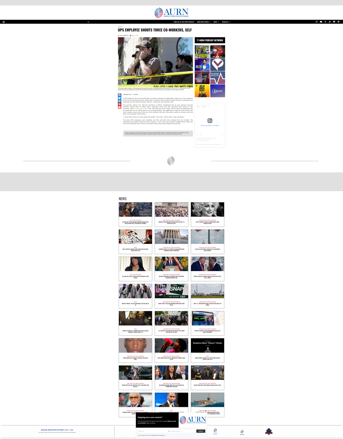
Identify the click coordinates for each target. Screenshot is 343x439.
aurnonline (220, 144)
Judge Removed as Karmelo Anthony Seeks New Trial (135, 358)
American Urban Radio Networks (205, 144)
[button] (119, 95)
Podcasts (225, 22)
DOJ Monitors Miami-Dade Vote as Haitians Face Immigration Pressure (171, 385)
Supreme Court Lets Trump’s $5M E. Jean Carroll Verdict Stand (135, 413)
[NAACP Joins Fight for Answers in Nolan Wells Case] (207, 373)
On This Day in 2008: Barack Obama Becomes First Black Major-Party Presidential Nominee (135, 222)
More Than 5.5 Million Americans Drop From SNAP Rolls (171, 304)
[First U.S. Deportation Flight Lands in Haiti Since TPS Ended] (207, 291)
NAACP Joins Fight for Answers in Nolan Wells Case (207, 385)
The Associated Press (140, 108)
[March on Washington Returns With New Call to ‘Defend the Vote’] (171, 209)
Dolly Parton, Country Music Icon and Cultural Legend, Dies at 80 (135, 249)
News (215, 22)
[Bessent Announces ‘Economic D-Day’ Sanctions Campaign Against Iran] (171, 264)
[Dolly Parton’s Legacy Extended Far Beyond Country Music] (207, 209)
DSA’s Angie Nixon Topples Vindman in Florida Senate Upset (171, 358)
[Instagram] (317, 22)
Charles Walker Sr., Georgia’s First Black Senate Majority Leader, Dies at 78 (135, 331)
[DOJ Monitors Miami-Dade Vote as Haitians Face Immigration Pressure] (171, 373)
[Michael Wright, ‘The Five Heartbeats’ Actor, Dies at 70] (135, 291)
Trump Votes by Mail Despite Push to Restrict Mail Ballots (135, 385)
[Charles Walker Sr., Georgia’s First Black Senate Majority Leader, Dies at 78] (135, 318)
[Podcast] (338, 22)
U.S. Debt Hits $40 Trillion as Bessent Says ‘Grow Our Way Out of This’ (171, 331)
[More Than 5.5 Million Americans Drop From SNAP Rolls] (171, 291)
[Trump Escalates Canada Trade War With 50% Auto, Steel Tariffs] (207, 264)
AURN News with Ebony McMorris (171, 220)
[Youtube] (321, 22)
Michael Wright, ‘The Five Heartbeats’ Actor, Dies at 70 (135, 304)
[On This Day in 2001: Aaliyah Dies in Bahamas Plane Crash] (135, 264)
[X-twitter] (325, 22)
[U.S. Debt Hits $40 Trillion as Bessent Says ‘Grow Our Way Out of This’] (171, 318)
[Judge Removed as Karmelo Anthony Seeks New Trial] (135, 345)
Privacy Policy (155, 435)
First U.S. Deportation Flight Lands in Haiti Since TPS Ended (207, 304)
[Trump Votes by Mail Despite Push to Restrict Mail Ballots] (135, 373)
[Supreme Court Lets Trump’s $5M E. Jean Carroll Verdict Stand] (135, 400)
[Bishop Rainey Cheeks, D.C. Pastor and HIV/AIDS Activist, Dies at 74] (207, 345)
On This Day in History (135, 220)
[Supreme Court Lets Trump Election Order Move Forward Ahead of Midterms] (171, 237)
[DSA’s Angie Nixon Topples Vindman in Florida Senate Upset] (171, 345)
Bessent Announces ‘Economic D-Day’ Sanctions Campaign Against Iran (171, 277)
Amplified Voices (203, 22)
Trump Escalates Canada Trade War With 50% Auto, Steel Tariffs (207, 277)
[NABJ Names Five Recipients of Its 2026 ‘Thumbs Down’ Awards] (171, 400)
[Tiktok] (330, 22)
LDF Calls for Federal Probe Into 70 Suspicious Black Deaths (207, 249)
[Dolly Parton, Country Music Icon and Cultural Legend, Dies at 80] (135, 237)
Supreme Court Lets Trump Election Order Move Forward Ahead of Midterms (171, 249)
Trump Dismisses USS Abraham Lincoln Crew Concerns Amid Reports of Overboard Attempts (207, 413)
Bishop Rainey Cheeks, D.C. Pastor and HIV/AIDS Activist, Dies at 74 (207, 358)
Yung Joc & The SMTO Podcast (184, 22)
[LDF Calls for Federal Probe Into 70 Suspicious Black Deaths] (207, 237)
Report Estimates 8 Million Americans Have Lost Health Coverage (207, 331)
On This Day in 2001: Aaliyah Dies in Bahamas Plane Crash (135, 277)
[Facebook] (334, 22)
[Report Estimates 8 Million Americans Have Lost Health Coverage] (207, 318)
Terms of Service (160, 435)
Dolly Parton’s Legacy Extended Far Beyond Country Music (207, 222)
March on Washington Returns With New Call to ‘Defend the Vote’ (172, 222)
